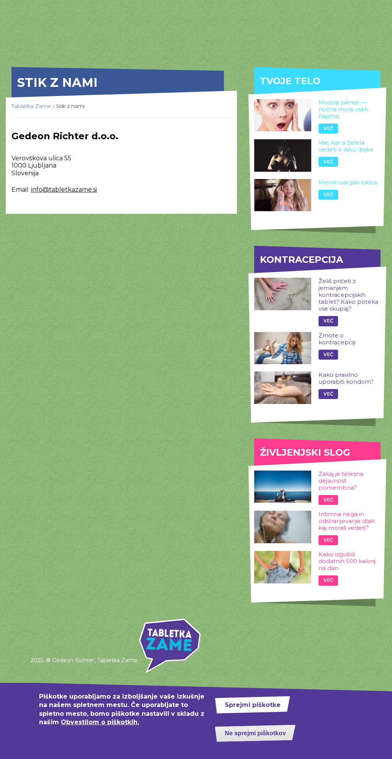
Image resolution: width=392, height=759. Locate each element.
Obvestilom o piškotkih (74, 732)
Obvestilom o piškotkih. (100, 722)
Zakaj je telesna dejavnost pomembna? (340, 480)
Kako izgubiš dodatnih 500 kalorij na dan (347, 561)
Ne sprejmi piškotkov (255, 733)
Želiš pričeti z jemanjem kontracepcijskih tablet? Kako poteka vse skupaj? (348, 294)
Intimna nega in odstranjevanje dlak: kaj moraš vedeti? (347, 520)
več (328, 128)
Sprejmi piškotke (253, 705)
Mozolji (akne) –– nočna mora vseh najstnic (343, 109)
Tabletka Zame (31, 106)
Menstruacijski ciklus (347, 182)
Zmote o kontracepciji (337, 339)
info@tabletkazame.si (64, 189)
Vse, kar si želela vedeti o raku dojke (346, 146)
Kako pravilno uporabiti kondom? (346, 378)
